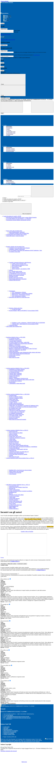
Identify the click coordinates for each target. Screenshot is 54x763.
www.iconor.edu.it (5, 621)
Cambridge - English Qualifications (17, 249)
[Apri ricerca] (42, 107)
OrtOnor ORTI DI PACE (14, 280)
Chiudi (2, 62)
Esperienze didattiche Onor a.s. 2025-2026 (15, 337)
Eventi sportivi (12, 356)
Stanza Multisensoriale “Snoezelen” (17, 232)
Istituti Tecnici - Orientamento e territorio (21, 294)
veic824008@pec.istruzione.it (18, 717)
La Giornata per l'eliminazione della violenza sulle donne (21, 379)
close (2, 113)
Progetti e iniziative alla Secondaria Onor (15, 246)
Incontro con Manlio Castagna (15, 396)
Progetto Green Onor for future (16, 277)
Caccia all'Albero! (13, 401)
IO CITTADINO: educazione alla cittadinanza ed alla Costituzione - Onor (25, 250)
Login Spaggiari (37, 54)
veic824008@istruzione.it (18, 716)
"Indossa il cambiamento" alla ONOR (17, 349)
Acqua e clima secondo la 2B (15, 501)
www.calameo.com (5, 579)
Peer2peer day (12, 488)
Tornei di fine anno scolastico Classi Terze (18, 487)
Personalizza (3, 563)
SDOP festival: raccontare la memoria (17, 346)
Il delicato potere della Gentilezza (16, 453)
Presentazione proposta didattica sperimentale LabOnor (18, 220)
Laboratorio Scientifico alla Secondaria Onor (19, 233)
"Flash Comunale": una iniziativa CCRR (21, 268)
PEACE (11, 493)
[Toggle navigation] (12, 107)
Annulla (2, 98)
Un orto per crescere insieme (15, 502)
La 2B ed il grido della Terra (15, 504)
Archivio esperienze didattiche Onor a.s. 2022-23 (14, 200)
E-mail (15, 52)
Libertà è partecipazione (14, 489)
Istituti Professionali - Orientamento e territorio (22, 293)
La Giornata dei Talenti (14, 338)
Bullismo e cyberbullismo (14, 344)
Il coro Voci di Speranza (14, 417)
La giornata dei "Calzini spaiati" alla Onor (18, 449)
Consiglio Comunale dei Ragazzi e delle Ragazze (20, 262)
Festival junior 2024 (13, 399)
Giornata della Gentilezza (14, 355)
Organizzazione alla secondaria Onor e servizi (16, 234)
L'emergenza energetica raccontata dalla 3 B (19, 451)
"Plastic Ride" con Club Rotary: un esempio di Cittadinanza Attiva (23, 405)
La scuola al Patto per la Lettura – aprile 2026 (19, 342)
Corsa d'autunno (12, 473)
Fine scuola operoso (13, 435)
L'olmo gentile (12, 439)
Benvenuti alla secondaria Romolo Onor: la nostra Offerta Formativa (21, 217)
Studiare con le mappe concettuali (16, 275)
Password (16, 32)
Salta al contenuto (4, 1)
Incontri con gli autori (14, 442)
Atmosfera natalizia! (13, 499)
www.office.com (4, 650)
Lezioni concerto (12, 440)
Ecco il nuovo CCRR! (17, 266)
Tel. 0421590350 (9, 715)
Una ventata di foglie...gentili (15, 415)
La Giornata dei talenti (14, 400)
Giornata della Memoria (14, 375)
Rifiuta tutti (12, 563)
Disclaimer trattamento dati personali (9, 751)
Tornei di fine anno (13, 431)
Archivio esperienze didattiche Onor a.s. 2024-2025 (17, 368)
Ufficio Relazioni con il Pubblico (10, 730)
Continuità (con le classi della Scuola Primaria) (19, 247)
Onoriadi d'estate (12, 395)
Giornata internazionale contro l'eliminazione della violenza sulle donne (25, 352)
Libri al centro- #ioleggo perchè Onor (17, 272)
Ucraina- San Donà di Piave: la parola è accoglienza (20, 491)
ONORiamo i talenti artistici (15, 339)
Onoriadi (11, 455)
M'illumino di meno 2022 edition (16, 494)
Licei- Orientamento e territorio (19, 296)
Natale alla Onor (12, 450)
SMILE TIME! (12, 507)
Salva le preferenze (11, 703)
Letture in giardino (13, 434)
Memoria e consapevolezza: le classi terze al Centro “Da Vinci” (23, 348)
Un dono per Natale (16, 309)
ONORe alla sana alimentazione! (16, 404)
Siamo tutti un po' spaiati (14, 409)
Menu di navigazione (26, 213)
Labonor (11, 270)
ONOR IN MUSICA (13, 508)
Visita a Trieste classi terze (15, 444)
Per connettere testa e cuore (15, 408)
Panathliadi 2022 (13, 492)
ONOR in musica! (13, 377)
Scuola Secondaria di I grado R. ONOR (12, 199)
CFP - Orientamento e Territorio (19, 292)
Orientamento (12, 291)
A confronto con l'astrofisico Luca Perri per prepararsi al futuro (23, 406)
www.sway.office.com (6, 665)
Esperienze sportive (13, 418)
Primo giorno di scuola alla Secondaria (17, 419)
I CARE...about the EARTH (15, 403)
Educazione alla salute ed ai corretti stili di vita (19, 297)
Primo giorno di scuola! (14, 357)
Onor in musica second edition (15, 432)
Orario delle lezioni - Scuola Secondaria (15, 235)
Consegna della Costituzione (15, 341)
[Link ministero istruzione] (7, 2)
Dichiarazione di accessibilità (9, 731)
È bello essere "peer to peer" (15, 436)
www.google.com (5, 604)
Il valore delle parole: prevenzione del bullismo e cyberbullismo (23, 446)
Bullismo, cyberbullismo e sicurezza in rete (18, 378)
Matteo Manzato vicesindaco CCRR (20, 265)
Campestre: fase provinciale (15, 472)
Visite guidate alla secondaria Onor (14, 326)
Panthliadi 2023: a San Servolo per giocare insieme (20, 470)
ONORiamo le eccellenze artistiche (17, 369)
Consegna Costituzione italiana (16, 398)
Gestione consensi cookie (9, 734)
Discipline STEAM (13, 276)
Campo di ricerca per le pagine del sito (9, 196)
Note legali (5, 728)
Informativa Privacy (7, 729)
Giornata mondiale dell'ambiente (16, 370)
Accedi (2, 23)
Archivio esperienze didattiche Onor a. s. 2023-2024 (18, 394)
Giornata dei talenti (13, 325)
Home (4, 197)
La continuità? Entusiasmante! (15, 413)
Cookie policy (6, 726)
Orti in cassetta (12, 503)
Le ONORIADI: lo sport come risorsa (17, 273)
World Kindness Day (13, 506)
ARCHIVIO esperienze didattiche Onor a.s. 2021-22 (18, 484)
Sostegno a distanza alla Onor (15, 308)
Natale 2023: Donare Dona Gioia (16, 414)
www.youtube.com (5, 680)
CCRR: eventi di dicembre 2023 (19, 263)
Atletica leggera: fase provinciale (16, 471)
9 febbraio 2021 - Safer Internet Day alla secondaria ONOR (25, 324)
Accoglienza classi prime (14, 251)
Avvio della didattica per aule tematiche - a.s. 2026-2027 (18, 218)
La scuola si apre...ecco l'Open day (16, 411)
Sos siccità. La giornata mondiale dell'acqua (18, 445)
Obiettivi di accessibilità (8, 733)
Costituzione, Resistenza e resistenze (17, 437)
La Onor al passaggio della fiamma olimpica (19, 347)
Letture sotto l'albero (13, 351)
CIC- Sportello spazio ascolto (15, 271)
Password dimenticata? (6, 34)
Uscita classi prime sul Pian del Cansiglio (18, 454)
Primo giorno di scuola (14, 456)
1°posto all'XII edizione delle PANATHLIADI (19, 353)
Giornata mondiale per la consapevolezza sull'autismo (21, 343)
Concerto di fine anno (14, 486)
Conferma (7, 98)
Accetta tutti (22, 563)
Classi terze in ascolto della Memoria (17, 410)
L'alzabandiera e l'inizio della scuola (17, 383)
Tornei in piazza (15, 267)
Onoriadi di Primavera (14, 441)
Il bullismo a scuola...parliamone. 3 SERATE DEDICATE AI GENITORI (28, 322)
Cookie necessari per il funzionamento (9, 573)
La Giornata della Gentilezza (15, 380)
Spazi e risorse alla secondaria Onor (14, 230)
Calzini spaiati (12, 497)
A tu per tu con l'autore (14, 496)
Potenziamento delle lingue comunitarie (17, 278)
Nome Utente (17, 30)
